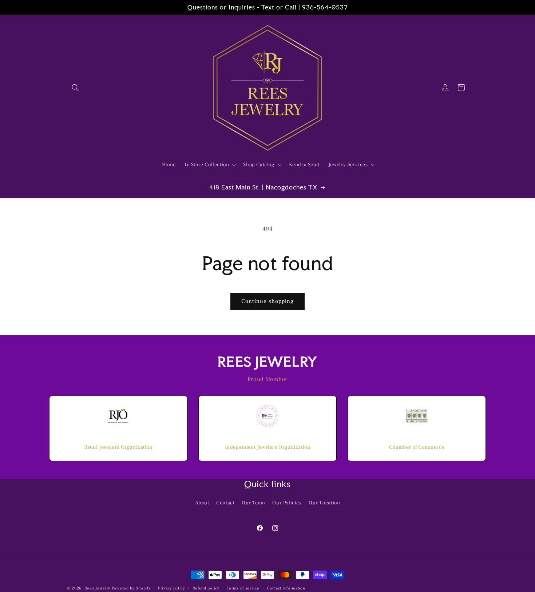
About (202, 502)
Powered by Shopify (131, 588)
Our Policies (286, 502)
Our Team (253, 502)
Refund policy (206, 588)
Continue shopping (267, 301)
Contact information (286, 588)
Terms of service (243, 588)
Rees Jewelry (97, 588)
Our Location (324, 502)
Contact (225, 502)
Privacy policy (171, 588)
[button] (75, 88)
